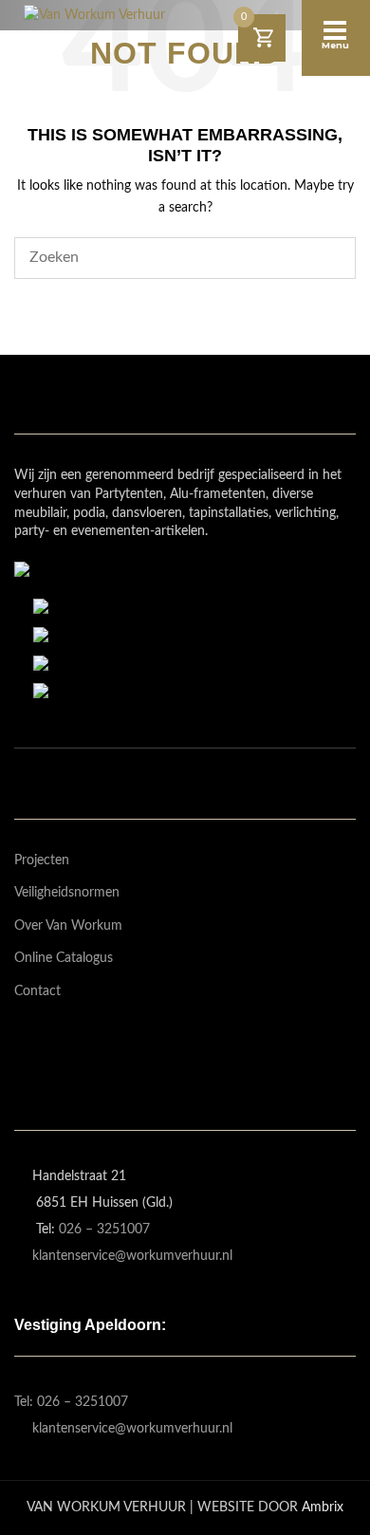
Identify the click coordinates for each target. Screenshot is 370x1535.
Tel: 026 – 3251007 (71, 1402)
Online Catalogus (63, 958)
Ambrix (322, 1507)
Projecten (41, 860)
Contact (37, 991)
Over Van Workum (68, 926)
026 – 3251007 (104, 1229)
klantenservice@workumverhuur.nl (132, 1256)
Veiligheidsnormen (67, 892)
